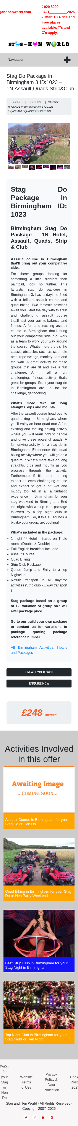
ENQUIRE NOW (39, 683)
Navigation (16, 59)
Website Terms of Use (26, 1082)
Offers (35, 102)
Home (17, 102)
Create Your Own (39, 672)
